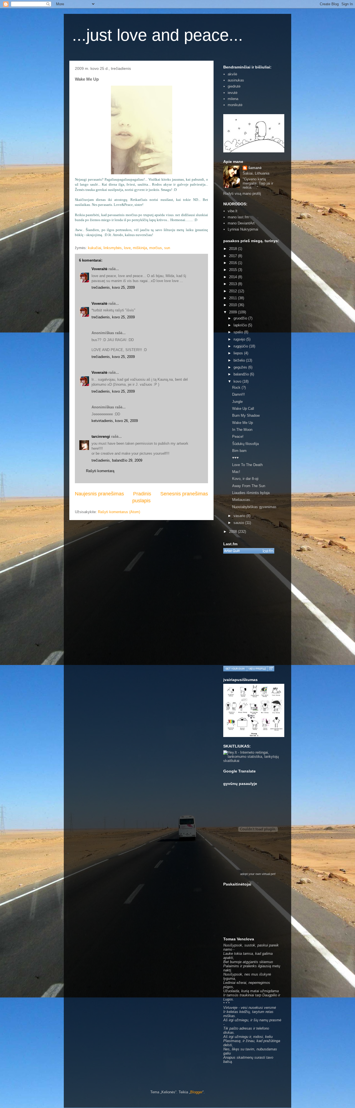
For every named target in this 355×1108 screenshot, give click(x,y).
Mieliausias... (242, 500)
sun (167, 248)
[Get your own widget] (235, 668)
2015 (233, 270)
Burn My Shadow (246, 415)
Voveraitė (99, 269)
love (127, 248)
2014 (233, 277)
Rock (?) (239, 387)
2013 (233, 284)
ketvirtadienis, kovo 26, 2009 (115, 421)
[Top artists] (248, 551)
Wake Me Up (242, 423)
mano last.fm (238, 217)
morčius (155, 248)
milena (233, 99)
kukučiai (94, 248)
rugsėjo (240, 339)
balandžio (242, 374)
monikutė (235, 105)
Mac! (236, 472)
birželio (240, 360)
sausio (239, 523)
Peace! (238, 436)
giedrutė (234, 86)
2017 (233, 256)
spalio (239, 332)
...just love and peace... (157, 35)
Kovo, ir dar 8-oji (245, 479)
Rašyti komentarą (100, 471)
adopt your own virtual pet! (258, 874)
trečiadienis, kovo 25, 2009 (113, 287)
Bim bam (239, 451)
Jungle (237, 402)
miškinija (140, 248)
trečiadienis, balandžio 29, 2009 (117, 460)
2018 (233, 249)
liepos (239, 353)
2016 (233, 263)
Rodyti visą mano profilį (242, 193)
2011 (233, 298)
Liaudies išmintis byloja (251, 493)
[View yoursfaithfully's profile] (257, 668)
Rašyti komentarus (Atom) (119, 512)
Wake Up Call (243, 408)
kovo (238, 381)
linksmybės (112, 248)
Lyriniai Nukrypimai (243, 229)
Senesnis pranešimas (184, 494)
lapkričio (241, 325)
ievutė (232, 93)
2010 (233, 305)
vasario (240, 516)
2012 (233, 291)
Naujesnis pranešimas (99, 494)
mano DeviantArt (241, 223)
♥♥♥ (235, 458)
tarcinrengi (101, 436)
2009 (233, 312)
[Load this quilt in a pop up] (270, 668)
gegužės (241, 367)
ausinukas (236, 80)
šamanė (255, 168)
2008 (233, 531)
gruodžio (241, 318)
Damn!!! (238, 394)
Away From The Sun (248, 486)
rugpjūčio (241, 346)
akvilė (232, 74)
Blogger (196, 1092)
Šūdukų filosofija (245, 444)
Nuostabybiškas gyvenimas (254, 507)
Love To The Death (247, 465)
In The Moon (242, 430)
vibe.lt (232, 211)
